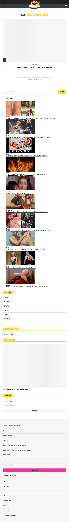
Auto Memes (8, 302)
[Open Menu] (3, 6)
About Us (5, 440)
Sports (6, 323)
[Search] (63, 6)
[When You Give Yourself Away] (34, 40)
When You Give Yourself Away (34, 67)
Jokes (6, 314)
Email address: (7, 401)
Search (62, 92)
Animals (6, 298)
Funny (6, 310)
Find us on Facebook (9, 334)
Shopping (7, 318)
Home (4, 11)
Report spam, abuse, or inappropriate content (17, 450)
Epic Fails (7, 306)
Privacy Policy (7, 436)
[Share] (4, 60)
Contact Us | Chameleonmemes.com (14, 445)
